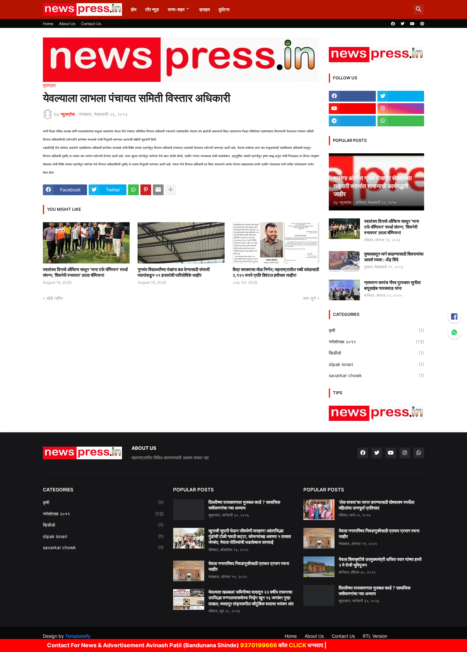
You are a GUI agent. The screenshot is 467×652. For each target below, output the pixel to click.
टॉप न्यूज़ (152, 9)
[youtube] (412, 23)
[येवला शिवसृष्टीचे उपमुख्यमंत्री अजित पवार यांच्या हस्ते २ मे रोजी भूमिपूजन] (319, 566)
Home (48, 23)
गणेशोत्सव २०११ (376, 341)
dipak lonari (376, 364)
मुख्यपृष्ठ (49, 85)
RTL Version (375, 636)
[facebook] (393, 23)
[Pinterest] (145, 189)
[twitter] (402, 23)
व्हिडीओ (376, 353)
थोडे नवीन (54, 298)
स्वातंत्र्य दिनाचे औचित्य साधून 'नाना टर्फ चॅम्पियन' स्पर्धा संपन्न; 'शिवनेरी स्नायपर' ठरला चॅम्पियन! (85, 272)
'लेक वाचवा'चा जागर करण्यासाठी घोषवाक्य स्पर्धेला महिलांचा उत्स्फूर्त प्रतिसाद (376, 504)
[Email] (158, 189)
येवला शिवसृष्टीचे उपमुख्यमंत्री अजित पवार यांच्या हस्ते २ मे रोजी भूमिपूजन (380, 562)
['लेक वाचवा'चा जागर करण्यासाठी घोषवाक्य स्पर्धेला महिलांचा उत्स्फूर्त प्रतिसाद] (319, 509)
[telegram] (352, 121)
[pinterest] (422, 23)
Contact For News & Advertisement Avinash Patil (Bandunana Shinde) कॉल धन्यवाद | (168, 645)
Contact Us (91, 23)
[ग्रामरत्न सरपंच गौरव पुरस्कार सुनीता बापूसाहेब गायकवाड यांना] (344, 290)
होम (133, 9)
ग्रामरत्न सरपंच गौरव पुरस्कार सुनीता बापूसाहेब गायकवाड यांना (392, 285)
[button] (418, 9)
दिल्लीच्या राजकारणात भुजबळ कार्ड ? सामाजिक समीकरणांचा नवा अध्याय (244, 504)
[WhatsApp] (133, 189)
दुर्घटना (224, 9)
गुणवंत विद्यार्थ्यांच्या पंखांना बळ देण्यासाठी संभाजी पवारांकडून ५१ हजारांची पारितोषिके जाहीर (174, 272)
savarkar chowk (376, 375)
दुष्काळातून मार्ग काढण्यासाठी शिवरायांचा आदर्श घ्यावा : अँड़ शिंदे (393, 256)
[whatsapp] (400, 121)
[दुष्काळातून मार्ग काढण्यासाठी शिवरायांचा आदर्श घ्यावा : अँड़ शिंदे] (344, 261)
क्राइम (204, 9)
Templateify (78, 636)
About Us (67, 23)
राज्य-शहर (176, 9)
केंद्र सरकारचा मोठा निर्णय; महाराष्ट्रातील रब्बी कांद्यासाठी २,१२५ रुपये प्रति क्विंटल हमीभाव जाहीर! (276, 272)
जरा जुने (309, 298)
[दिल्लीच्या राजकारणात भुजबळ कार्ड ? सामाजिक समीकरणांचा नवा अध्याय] (188, 509)
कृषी (376, 330)
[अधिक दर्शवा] (170, 189)
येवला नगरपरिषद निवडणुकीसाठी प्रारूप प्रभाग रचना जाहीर (248, 566)
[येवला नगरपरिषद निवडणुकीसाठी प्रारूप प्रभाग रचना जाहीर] (188, 571)
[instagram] (400, 108)
